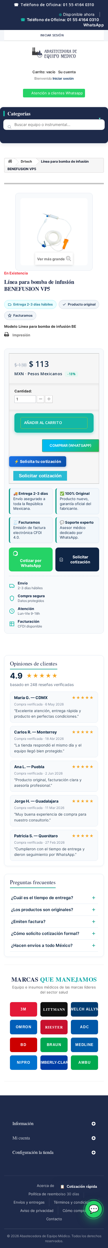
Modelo (10, 326)
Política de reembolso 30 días (54, 1194)
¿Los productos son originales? (42, 909)
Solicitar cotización (80, 559)
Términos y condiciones (74, 1202)
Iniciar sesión (52, 35)
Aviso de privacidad (36, 1210)
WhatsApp (93, 24)
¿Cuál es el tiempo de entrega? (42, 897)
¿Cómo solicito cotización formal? (45, 933)
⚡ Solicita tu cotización (37, 461)
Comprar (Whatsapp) (70, 445)
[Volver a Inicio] (10, 162)
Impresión (21, 335)
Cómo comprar (75, 1210)
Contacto (54, 1219)
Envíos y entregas (29, 1202)
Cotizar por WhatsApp (31, 563)
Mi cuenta (21, 1138)
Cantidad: (23, 391)
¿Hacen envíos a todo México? (42, 945)
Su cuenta (67, 72)
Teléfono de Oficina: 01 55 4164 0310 (54, 4)
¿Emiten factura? (28, 921)
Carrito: (43, 72)
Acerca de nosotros (54, 1185)
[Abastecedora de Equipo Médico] (54, 54)
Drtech (26, 161)
